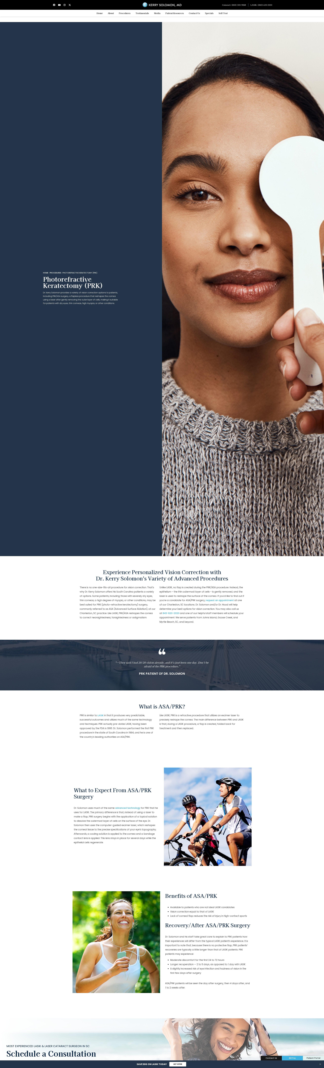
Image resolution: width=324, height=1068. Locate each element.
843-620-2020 (171, 613)
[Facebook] (54, 5)
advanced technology (127, 808)
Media (157, 13)
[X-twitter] (69, 5)
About (111, 13)
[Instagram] (64, 5)
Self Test (223, 13)
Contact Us (194, 13)
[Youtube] (59, 5)
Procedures (124, 13)
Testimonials (142, 13)
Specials (209, 13)
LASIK (101, 715)
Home (100, 13)
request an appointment (220, 600)
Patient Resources (174, 13)
